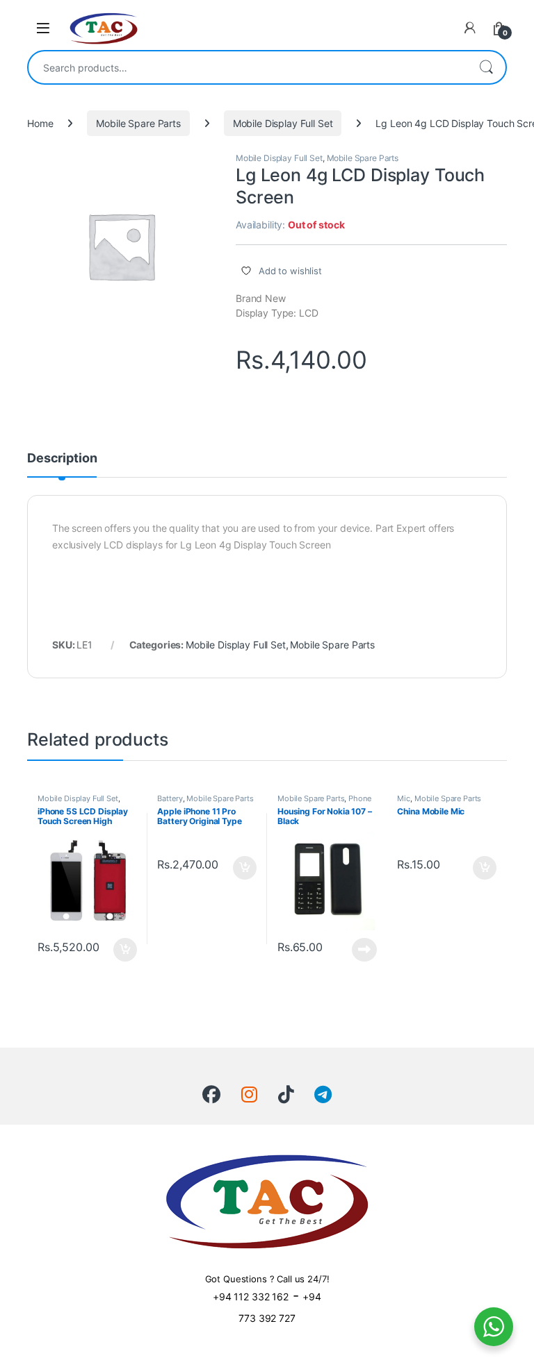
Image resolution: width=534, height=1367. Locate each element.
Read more (364, 950)
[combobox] (248, 67)
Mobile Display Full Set (283, 123)
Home (40, 123)
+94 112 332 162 (251, 1296)
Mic (403, 798)
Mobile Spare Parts (138, 123)
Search (486, 67)
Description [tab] (62, 458)
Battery (169, 798)
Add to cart (125, 950)
